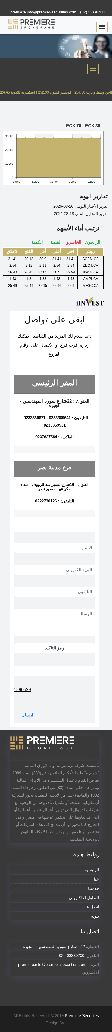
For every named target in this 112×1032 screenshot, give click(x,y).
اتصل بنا (92, 906)
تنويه (95, 916)
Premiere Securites (82, 1015)
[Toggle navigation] (93, 69)
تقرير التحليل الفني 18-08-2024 (81, 213)
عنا (96, 879)
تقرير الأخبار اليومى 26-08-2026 (80, 206)
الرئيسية (92, 869)
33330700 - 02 (71, 955)
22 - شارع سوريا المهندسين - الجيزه (54, 946)
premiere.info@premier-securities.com (43, 12)
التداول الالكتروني (84, 897)
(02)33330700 (92, 12)
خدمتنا (93, 888)
